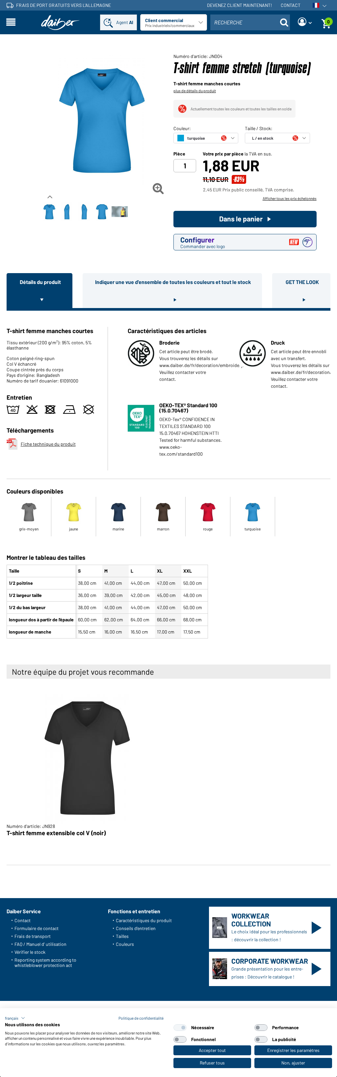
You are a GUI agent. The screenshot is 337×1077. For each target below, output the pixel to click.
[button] (15, 1018)
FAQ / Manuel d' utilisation (40, 944)
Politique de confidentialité (141, 1018)
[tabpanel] (168, 476)
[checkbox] (180, 1027)
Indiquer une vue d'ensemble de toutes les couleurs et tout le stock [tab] (173, 282)
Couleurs (125, 944)
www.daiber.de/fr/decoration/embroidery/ (202, 365)
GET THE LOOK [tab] (302, 282)
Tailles (122, 936)
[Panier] (326, 22)
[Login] (304, 22)
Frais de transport (32, 936)
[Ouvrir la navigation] (10, 22)
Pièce (179, 153)
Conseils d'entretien (136, 928)
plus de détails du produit (194, 90)
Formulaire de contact (36, 928)
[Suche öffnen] (284, 22)
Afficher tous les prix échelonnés (290, 198)
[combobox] (250, 22)
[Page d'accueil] (60, 22)
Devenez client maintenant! (239, 5)
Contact (290, 5)
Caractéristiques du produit (144, 920)
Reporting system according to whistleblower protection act (45, 962)
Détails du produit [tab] (40, 282)
